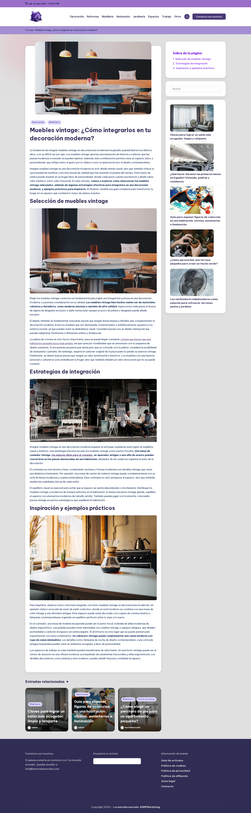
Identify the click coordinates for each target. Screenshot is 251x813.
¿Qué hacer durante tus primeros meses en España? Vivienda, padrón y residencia (195, 177)
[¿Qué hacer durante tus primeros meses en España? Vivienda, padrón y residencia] (192, 157)
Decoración (38, 122)
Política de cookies (173, 765)
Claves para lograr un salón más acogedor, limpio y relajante (46, 716)
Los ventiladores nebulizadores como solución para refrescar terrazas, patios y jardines (194, 303)
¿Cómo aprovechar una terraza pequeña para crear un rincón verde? (194, 261)
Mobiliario (54, 122)
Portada (29, 30)
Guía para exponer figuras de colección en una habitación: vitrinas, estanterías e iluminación (93, 711)
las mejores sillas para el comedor (72, 455)
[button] (209, 17)
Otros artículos (146, 699)
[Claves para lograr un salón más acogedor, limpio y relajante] (192, 118)
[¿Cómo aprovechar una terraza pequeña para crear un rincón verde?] (192, 243)
